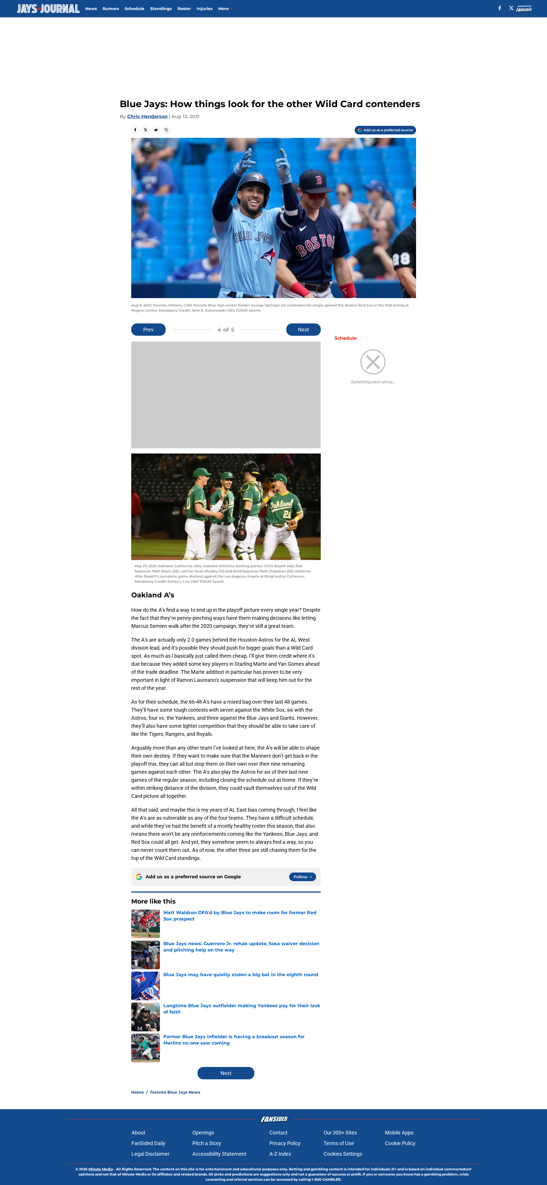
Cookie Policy (400, 1143)
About (138, 1133)
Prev (148, 330)
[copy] (166, 130)
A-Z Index (280, 1154)
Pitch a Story (206, 1143)
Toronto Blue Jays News (175, 1092)
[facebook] (499, 8)
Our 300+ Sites (340, 1133)
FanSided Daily (148, 1143)
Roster (184, 8)
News (91, 8)
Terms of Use (339, 1143)
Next (303, 330)
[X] (511, 8)
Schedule (134, 8)
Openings (203, 1133)
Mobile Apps (399, 1133)
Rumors (111, 8)
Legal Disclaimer (150, 1154)
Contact (278, 1133)
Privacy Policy (285, 1143)
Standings (161, 8)
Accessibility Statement (219, 1154)
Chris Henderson (147, 116)
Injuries (204, 8)
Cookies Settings (343, 1154)
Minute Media (100, 1169)
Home (137, 1092)
